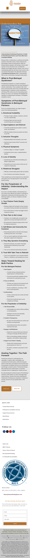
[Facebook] (4, 431)
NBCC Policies (6, 447)
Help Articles (6, 419)
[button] (7, 8)
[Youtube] (10, 431)
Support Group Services (8, 413)
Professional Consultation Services (11, 409)
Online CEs (5, 444)
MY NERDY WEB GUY (23, 553)
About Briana (6, 416)
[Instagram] (7, 431)
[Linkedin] (13, 431)
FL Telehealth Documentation (10, 456)
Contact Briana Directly (8, 406)
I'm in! (15, 523)
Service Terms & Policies (9, 450)
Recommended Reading (9, 453)
